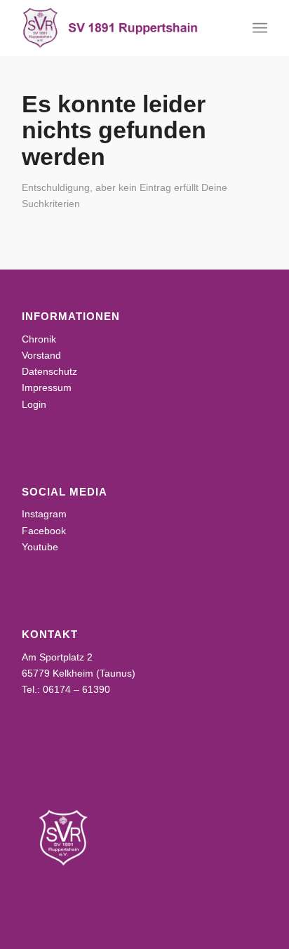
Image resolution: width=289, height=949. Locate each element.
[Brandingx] (120, 28)
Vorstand (41, 355)
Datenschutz (49, 371)
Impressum (47, 387)
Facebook (44, 530)
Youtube (40, 546)
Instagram (44, 513)
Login (34, 404)
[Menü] (260, 28)
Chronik (39, 339)
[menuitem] (260, 28)
